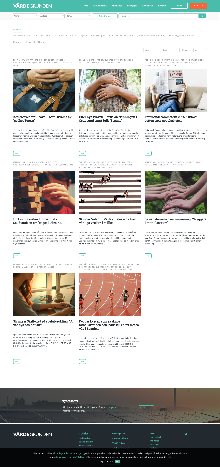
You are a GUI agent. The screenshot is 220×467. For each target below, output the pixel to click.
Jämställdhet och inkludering (151, 35)
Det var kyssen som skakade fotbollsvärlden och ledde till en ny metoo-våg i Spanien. (109, 325)
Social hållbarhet (42, 35)
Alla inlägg (18, 29)
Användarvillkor (86, 445)
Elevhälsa (17, 42)
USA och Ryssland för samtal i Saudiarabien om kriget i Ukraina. (37, 221)
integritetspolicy (80, 457)
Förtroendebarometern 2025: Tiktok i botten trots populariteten (171, 119)
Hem (86, 5)
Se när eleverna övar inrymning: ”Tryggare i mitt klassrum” (175, 221)
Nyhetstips (117, 5)
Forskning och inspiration (181, 35)
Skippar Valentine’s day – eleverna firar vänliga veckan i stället (107, 221)
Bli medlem (198, 6)
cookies (62, 457)
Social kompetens (21, 35)
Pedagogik (132, 5)
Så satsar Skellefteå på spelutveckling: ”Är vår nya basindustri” (43, 323)
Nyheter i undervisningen (93, 35)
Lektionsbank (100, 5)
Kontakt (162, 5)
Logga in (179, 6)
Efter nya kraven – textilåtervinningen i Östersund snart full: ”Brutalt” (108, 119)
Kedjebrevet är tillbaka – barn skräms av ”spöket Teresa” (42, 119)
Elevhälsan (147, 5)
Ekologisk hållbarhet (36, 42)
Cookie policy (84, 438)
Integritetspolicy (86, 442)
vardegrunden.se (64, 453)
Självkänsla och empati (65, 35)
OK (117, 462)
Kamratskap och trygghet (121, 35)
